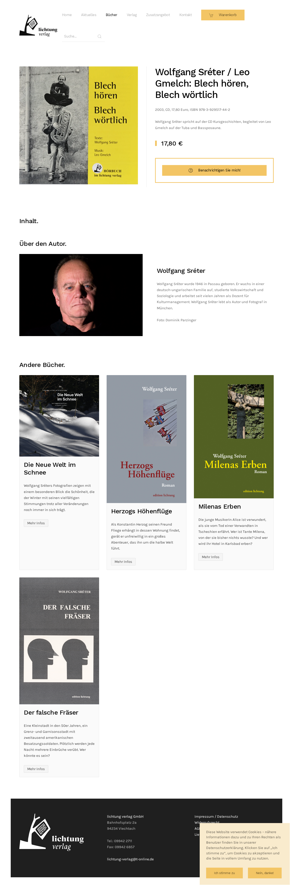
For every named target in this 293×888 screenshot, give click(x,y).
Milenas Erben (219, 506)
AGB (198, 828)
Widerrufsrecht (207, 822)
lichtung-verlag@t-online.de (130, 859)
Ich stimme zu (224, 873)
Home (67, 15)
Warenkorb (227, 15)
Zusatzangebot (158, 15)
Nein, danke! (265, 873)
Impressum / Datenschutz (216, 816)
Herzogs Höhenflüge (141, 511)
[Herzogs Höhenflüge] (146, 439)
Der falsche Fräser (51, 712)
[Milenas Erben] (234, 436)
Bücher (111, 15)
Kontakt (185, 15)
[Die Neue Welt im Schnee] (59, 416)
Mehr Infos (36, 523)
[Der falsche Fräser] (59, 640)
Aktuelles (88, 15)
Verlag (132, 15)
